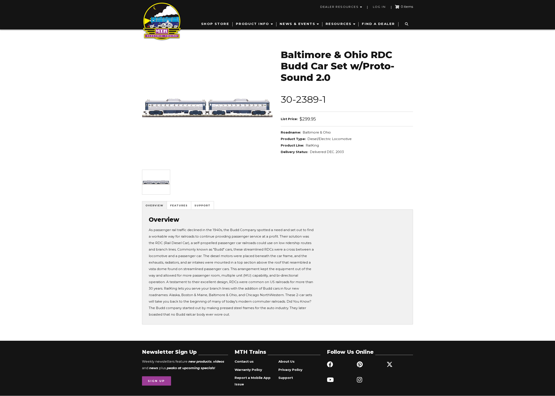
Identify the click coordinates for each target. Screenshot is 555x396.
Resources (339, 24)
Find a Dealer (378, 24)
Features (179, 205)
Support (202, 205)
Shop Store (215, 24)
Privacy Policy (290, 370)
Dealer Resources (339, 6)
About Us (286, 361)
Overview (154, 205)
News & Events (297, 24)
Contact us (244, 361)
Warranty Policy (248, 370)
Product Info (252, 24)
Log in (379, 6)
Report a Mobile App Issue (253, 381)
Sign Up (156, 381)
